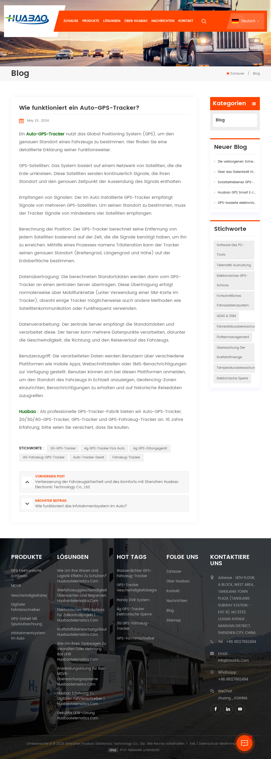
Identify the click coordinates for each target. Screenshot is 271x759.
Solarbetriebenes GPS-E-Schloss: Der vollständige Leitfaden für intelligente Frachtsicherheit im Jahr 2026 (237, 182)
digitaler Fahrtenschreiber (25, 607)
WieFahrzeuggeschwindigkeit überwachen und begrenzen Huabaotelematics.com (82, 596)
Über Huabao (135, 21)
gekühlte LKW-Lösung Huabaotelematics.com (77, 716)
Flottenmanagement (233, 337)
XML (192, 743)
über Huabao (177, 581)
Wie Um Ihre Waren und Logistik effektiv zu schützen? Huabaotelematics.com (82, 576)
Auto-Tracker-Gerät (88, 457)
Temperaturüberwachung (237, 367)
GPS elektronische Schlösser (26, 573)
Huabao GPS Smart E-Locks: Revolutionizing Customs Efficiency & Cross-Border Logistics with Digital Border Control (237, 192)
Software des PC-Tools (230, 250)
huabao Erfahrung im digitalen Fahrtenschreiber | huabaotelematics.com (81, 699)
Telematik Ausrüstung (234, 265)
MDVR (16, 586)
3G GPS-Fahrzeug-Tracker (133, 626)
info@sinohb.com (233, 661)
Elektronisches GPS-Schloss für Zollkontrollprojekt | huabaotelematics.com (81, 615)
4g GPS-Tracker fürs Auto (104, 448)
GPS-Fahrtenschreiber (136, 638)
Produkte (90, 21)
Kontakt (185, 21)
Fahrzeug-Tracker (126, 457)
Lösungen (111, 21)
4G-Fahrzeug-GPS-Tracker (44, 457)
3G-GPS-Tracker (63, 448)
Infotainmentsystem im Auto (28, 636)
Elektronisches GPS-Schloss (232, 280)
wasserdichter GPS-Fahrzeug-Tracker (134, 573)
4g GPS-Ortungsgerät (150, 448)
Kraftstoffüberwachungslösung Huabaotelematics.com (83, 632)
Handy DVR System (133, 600)
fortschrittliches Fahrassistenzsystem (233, 300)
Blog (220, 120)
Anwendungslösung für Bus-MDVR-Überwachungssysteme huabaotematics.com (81, 676)
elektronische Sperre (232, 378)
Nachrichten (162, 21)
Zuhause (71, 21)
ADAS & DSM (226, 316)
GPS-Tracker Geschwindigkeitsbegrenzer (140, 588)
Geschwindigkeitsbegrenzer (35, 596)
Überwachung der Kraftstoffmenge (231, 352)
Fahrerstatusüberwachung (237, 326)
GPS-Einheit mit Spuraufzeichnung (26, 622)
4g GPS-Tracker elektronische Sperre (134, 612)
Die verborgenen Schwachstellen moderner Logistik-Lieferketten (237, 161)
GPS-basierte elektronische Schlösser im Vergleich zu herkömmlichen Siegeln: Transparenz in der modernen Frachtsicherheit (237, 202)
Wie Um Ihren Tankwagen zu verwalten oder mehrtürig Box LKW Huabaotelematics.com (81, 652)
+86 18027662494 (241, 642)
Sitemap (173, 620)
